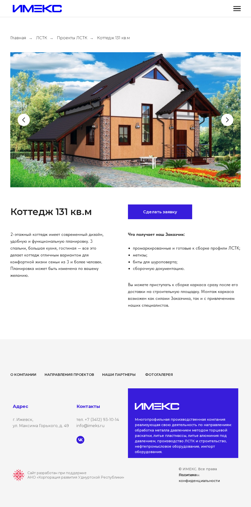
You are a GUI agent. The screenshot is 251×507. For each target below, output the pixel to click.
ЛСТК (41, 38)
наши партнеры (119, 374)
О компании (23, 374)
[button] (160, 211)
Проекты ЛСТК (72, 38)
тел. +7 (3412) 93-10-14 (97, 419)
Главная (18, 38)
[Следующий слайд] (227, 120)
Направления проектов (69, 374)
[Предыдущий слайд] (24, 120)
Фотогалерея (159, 374)
